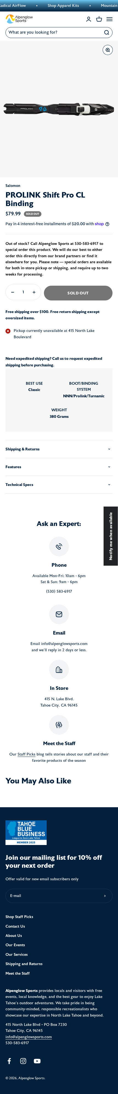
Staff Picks (26, 754)
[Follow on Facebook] (9, 1061)
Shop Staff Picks (19, 916)
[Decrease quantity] (12, 292)
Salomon (12, 185)
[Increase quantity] (34, 292)
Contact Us (15, 926)
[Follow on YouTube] (37, 1061)
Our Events (15, 945)
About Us (13, 935)
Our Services (16, 954)
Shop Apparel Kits (57, 6)
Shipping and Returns (24, 964)
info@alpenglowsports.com (28, 1037)
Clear (95, 32)
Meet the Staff (17, 973)
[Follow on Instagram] (23, 1061)
